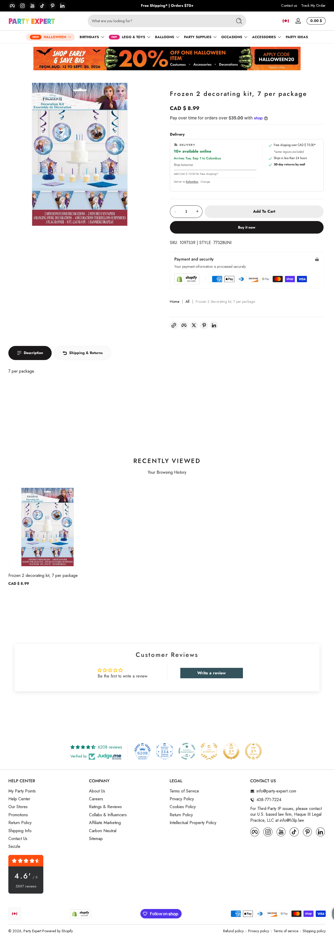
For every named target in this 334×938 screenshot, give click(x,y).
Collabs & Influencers (108, 815)
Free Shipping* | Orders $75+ (167, 5)
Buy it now (246, 227)
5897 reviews (26, 886)
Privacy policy (258, 931)
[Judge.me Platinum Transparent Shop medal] (186, 751)
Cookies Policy (183, 807)
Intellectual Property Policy (193, 823)
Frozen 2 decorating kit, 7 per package (43, 575)
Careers (96, 799)
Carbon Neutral (102, 830)
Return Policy (20, 823)
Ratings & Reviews (105, 807)
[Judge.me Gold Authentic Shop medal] (209, 751)
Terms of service (285, 931)
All (187, 301)
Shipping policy (314, 931)
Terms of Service (184, 791)
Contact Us (17, 839)
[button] (285, 21)
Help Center (19, 799)
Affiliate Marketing (105, 823)
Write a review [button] (211, 673)
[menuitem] (46, 791)
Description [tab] (33, 352)
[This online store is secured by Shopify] (186, 279)
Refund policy (233, 931)
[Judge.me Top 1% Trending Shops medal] (253, 751)
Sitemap (96, 839)
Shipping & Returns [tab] (86, 352)
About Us (97, 791)
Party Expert (32, 931)
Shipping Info (20, 830)
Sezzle (14, 846)
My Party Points (22, 791)
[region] (167, 5)
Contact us (289, 5)
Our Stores (18, 807)
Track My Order (313, 5)
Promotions (18, 815)
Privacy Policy (182, 799)
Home (174, 301)
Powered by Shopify (57, 931)
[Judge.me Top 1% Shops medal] (231, 751)
